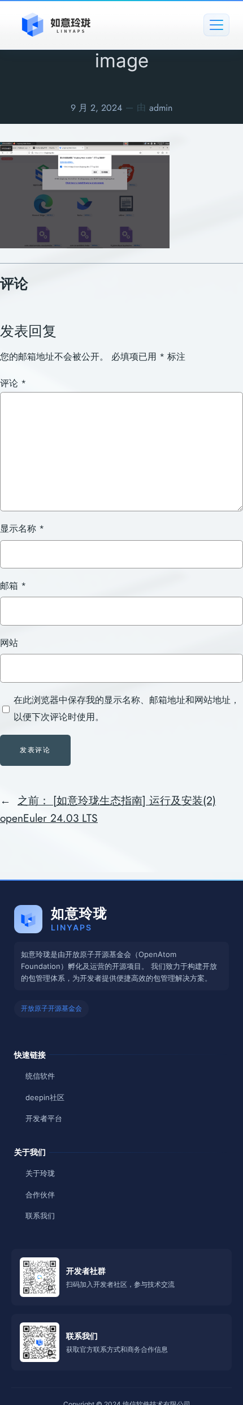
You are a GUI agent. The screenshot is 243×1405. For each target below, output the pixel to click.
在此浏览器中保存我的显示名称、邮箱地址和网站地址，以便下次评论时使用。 (127, 708)
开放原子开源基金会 (51, 1008)
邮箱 (13, 585)
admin (160, 107)
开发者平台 (43, 1118)
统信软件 (40, 1075)
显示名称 (22, 528)
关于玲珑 (40, 1173)
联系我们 (40, 1215)
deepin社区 (44, 1097)
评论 (13, 383)
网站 (9, 642)
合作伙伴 (40, 1194)
